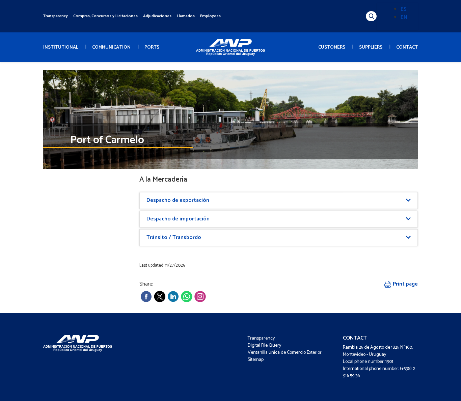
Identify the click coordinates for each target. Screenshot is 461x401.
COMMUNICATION (111, 47)
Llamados (186, 16)
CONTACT (407, 47)
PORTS (151, 47)
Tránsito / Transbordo (173, 237)
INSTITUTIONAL (60, 47)
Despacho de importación (178, 218)
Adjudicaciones (157, 16)
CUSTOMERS (331, 47)
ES (404, 9)
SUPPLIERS (370, 47)
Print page (404, 284)
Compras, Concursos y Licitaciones (105, 16)
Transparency (55, 16)
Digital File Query (264, 345)
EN (404, 17)
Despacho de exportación (177, 200)
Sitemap (256, 360)
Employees (210, 16)
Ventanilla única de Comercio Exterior (285, 352)
